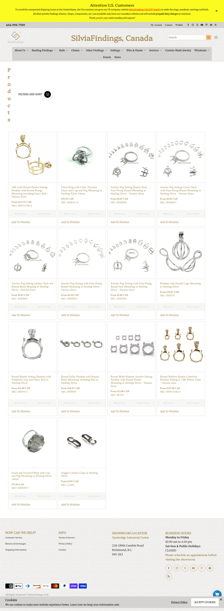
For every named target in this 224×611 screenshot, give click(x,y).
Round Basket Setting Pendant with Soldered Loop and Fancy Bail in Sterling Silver (31, 379)
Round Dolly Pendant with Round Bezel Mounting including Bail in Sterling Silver (80, 379)
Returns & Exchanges (15, 543)
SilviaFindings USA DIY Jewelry (145, 9)
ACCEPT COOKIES (205, 602)
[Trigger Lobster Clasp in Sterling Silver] (82, 441)
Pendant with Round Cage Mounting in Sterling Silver (180, 285)
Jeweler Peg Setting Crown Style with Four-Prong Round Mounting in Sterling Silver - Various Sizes (180, 190)
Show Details (44, 214)
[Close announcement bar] (216, 11)
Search (173, 37)
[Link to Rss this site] (215, 25)
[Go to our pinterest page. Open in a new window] (201, 568)
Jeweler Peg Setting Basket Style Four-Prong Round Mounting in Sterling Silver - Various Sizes (129, 190)
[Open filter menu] (47, 94)
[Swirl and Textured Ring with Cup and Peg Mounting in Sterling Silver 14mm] (32, 441)
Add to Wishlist (21, 222)
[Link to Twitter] (197, 25)
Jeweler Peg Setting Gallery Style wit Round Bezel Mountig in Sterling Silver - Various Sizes (32, 286)
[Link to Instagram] (192, 25)
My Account (156, 24)
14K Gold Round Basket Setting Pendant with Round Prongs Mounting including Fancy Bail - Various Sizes (30, 192)
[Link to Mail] (211, 25)
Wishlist (179, 24)
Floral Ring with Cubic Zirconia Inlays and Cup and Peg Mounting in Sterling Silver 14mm (81, 190)
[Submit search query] (208, 37)
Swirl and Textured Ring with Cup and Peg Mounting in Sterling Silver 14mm (32, 476)
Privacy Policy (179, 602)
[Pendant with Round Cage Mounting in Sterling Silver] (181, 252)
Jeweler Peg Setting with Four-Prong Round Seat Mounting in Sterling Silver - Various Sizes (131, 286)
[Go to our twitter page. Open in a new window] (185, 568)
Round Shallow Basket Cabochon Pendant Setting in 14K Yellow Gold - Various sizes (180, 379)
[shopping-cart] (217, 594)
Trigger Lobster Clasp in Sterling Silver (79, 474)
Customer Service (13, 537)
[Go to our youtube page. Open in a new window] (193, 568)
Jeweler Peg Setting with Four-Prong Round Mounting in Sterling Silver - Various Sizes (81, 286)
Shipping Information (16, 550)
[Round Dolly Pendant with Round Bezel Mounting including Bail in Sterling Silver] (82, 345)
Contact (168, 24)
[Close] (221, 599)
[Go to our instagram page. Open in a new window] (177, 568)
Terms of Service (67, 537)
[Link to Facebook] (188, 25)
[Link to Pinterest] (206, 25)
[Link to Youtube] (202, 25)
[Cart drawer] (216, 37)
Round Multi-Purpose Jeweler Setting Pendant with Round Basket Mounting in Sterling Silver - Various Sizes (131, 381)
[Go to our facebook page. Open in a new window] (168, 568)
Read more (21, 214)
